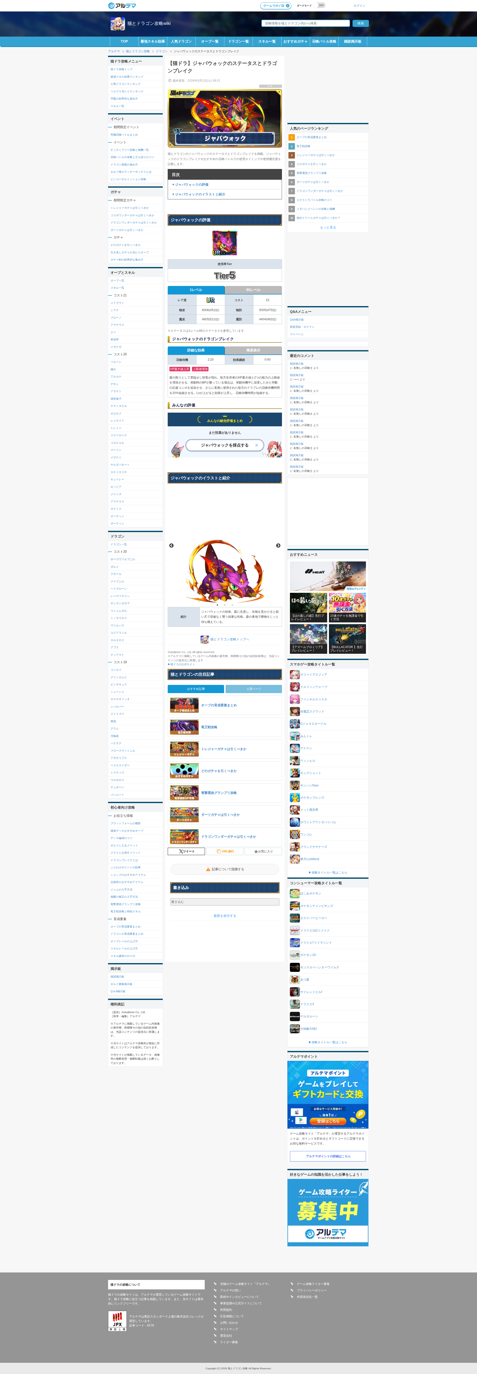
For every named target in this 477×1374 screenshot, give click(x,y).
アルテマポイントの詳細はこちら (328, 1156)
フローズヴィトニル (123, 750)
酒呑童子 (116, 398)
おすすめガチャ (295, 41)
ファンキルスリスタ (313, 699)
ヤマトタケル (119, 405)
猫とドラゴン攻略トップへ (229, 639)
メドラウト (117, 302)
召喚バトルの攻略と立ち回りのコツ (132, 157)
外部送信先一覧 (307, 1297)
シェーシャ (117, 691)
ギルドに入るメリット (124, 845)
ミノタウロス (119, 617)
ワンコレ (306, 834)
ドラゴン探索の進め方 (124, 164)
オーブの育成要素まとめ (126, 926)
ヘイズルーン (119, 588)
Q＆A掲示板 (118, 991)
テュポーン (117, 787)
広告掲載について (232, 1316)
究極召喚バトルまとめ (124, 134)
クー (113, 332)
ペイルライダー (120, 765)
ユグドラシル (119, 632)
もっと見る (328, 227)
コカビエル (117, 442)
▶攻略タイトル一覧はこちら (328, 872)
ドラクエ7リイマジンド (316, 942)
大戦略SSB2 (308, 1029)
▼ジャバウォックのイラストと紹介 (198, 194)
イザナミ (116, 457)
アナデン (306, 748)
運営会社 (226, 1335)
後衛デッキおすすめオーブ (127, 830)
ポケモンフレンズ (312, 797)
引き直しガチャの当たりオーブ (130, 252)
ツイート (189, 851)
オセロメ (116, 413)
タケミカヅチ (119, 472)
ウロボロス (117, 779)
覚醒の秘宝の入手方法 (124, 896)
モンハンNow (309, 785)
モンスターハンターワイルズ (319, 967)
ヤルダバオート (120, 464)
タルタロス (117, 640)
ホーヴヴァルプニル (123, 559)
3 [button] (232, 605)
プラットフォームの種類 (126, 823)
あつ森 (304, 979)
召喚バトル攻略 (324, 41)
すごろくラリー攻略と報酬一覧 (130, 149)
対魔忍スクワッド (312, 711)
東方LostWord (309, 859)
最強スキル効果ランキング (127, 76)
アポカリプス (119, 757)
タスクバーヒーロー (313, 918)
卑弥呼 (115, 339)
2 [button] (224, 605)
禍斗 (113, 369)
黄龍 (113, 721)
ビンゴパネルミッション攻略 (128, 179)
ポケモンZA (308, 955)
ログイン (359, 5)
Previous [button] (171, 545)
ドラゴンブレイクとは (124, 860)
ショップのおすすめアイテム (128, 874)
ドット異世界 (309, 810)
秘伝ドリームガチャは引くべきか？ (318, 217)
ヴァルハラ (117, 625)
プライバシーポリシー (312, 1290)
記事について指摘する (228, 869)
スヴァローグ (119, 435)
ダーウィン (117, 523)
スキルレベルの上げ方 (124, 948)
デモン (115, 384)
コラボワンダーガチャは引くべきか (132, 215)
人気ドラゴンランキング (126, 83)
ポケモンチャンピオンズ (316, 906)
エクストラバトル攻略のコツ (314, 199)
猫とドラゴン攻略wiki (149, 23)
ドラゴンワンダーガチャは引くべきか (134, 222)
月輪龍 (115, 735)
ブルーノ (116, 317)
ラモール (116, 573)
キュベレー (117, 479)
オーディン (117, 516)
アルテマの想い (230, 1290)
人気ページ (253, 689)
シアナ (115, 310)
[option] (225, 546)
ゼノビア (116, 486)
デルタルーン (309, 1016)
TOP (124, 41)
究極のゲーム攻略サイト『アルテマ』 (245, 1284)
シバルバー (117, 706)
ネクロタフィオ (120, 699)
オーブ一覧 (210, 41)
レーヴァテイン (120, 596)
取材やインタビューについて (239, 1297)
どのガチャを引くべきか (126, 244)
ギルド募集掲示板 (121, 984)
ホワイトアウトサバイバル (318, 822)
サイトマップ (229, 1329)
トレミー (116, 428)
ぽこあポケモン (310, 893)
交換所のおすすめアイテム (127, 881)
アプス (115, 647)
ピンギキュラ (119, 684)
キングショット (310, 773)
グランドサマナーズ (313, 847)
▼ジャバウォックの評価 (190, 184)
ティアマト (117, 654)
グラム (115, 728)
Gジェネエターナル (313, 723)
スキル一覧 (267, 41)
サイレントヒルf (311, 992)
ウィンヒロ (307, 761)
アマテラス (117, 324)
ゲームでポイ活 (273, 5)
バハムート (117, 794)
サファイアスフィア (313, 674)
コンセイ (116, 669)
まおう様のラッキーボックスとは (131, 171)
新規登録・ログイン (302, 326)
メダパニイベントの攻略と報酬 (316, 208)
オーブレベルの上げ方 (124, 941)
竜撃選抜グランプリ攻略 (126, 904)
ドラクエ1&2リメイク (315, 930)
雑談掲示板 (352, 41)
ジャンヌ (116, 494)
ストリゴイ (117, 713)
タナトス (116, 508)
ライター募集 (229, 1342)
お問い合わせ (229, 1322)
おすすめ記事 (196, 689)
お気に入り (265, 851)
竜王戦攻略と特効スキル (126, 911)
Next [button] (278, 545)
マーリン (116, 449)
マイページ (297, 334)
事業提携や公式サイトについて (241, 1303)
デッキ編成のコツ (121, 837)
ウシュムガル (119, 610)
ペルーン (116, 361)
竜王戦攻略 (303, 146)
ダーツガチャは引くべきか (127, 229)
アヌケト (116, 391)
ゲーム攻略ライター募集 (313, 1284)
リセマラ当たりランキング (127, 91)
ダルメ (115, 566)
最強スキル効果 (153, 41)
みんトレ (306, 736)
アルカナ (116, 376)
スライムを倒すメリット (126, 852)
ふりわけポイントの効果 (126, 867)
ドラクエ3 (307, 1004)
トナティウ (117, 772)
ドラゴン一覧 (238, 41)
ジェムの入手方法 (121, 889)
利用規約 (226, 1310)
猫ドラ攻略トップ (121, 69)
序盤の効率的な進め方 (124, 98)
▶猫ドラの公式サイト (181, 664)
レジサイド (117, 420)
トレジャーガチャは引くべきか (130, 207)
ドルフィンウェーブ (313, 687)
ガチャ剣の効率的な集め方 (127, 259)
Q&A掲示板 (297, 319)
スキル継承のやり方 (123, 955)
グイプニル (117, 581)
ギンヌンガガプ (120, 603)
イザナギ (116, 346)
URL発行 (228, 851)
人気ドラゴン (181, 41)
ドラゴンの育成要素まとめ (127, 933)
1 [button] (217, 605)
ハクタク (116, 743)
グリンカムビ (119, 677)
